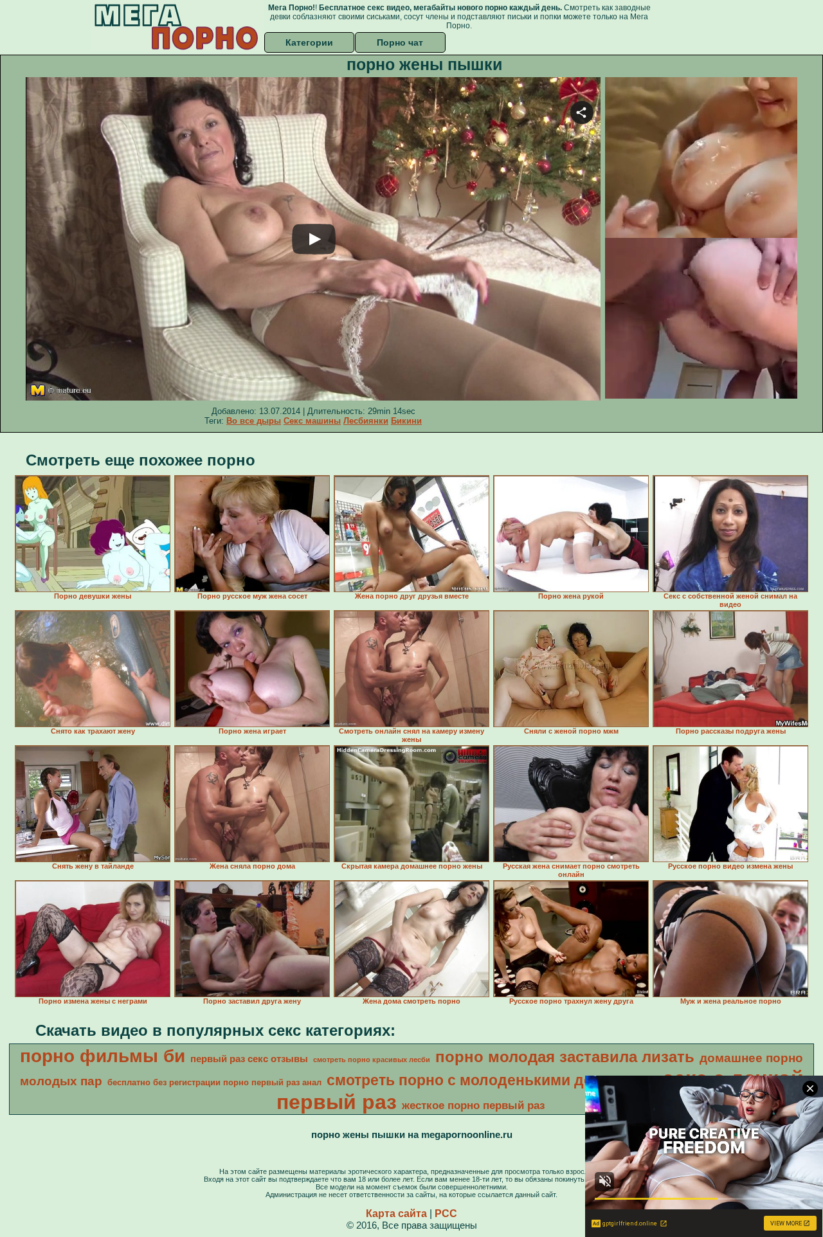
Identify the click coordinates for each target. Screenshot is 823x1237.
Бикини (406, 421)
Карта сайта (396, 1213)
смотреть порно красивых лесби (371, 1059)
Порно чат (400, 42)
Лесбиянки (365, 421)
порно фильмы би (102, 1056)
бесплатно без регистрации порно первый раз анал (214, 1082)
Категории (309, 42)
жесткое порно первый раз (473, 1105)
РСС (446, 1213)
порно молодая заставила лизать (564, 1056)
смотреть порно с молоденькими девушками (492, 1080)
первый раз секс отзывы (249, 1059)
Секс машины (312, 421)
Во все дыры (253, 421)
